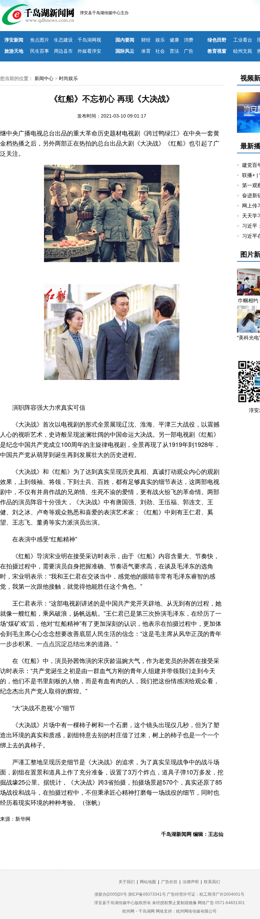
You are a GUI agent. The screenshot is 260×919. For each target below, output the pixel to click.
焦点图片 (39, 40)
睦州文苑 (242, 51)
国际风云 (124, 51)
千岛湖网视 (89, 40)
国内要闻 (124, 40)
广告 (188, 51)
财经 (146, 40)
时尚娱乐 (68, 78)
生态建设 (63, 40)
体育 (146, 51)
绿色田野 (217, 40)
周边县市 (63, 51)
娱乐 (160, 40)
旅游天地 (13, 51)
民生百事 (39, 51)
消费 (188, 40)
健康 (174, 40)
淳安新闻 (13, 40)
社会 (160, 51)
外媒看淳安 (89, 51)
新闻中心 (44, 78)
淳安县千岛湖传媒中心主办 (104, 12)
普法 (174, 51)
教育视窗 (217, 51)
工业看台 (242, 40)
